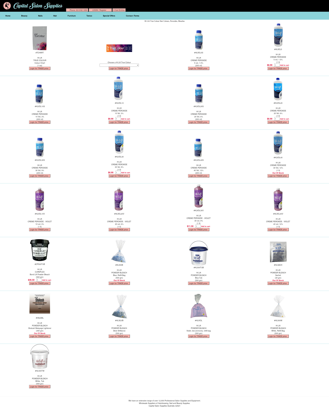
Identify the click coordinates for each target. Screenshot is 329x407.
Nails (40, 15)
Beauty (24, 15)
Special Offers (109, 15)
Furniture (72, 15)
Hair (55, 15)
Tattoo (89, 15)
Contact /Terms (132, 15)
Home (7, 15)
